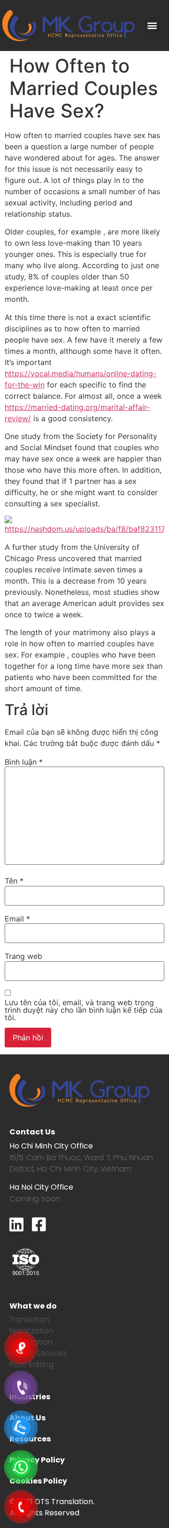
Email (17, 918)
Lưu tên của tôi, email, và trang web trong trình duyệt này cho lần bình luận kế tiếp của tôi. (83, 1010)
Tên (14, 881)
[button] (152, 25)
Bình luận (24, 762)
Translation (29, 1319)
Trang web (23, 956)
